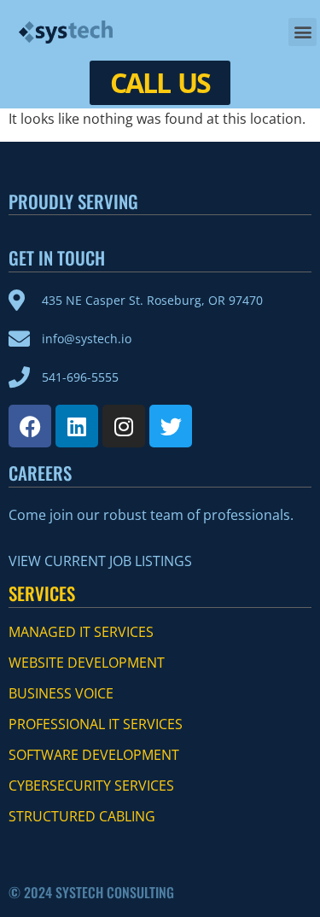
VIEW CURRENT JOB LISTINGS (100, 561)
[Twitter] (170, 426)
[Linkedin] (76, 426)
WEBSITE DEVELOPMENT (87, 662)
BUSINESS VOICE (61, 693)
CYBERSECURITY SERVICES (91, 785)
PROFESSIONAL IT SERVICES (96, 724)
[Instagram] (123, 426)
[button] (302, 32)
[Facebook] (30, 426)
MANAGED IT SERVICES (81, 631)
